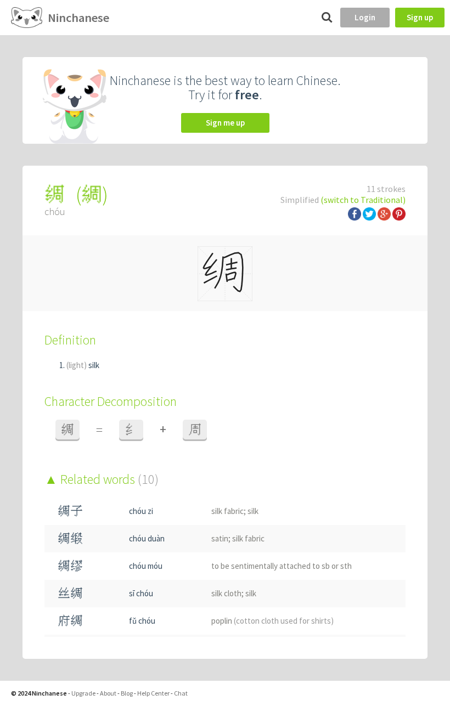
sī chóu (141, 593)
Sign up (420, 17)
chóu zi (141, 511)
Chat (181, 693)
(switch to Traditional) (363, 199)
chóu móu (145, 566)
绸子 (70, 511)
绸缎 (70, 538)
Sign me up (225, 122)
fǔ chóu (142, 620)
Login (365, 17)
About (108, 693)
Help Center (153, 693)
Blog (127, 693)
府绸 (70, 620)
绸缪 (70, 566)
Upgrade (83, 693)
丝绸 (70, 593)
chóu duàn (147, 538)
